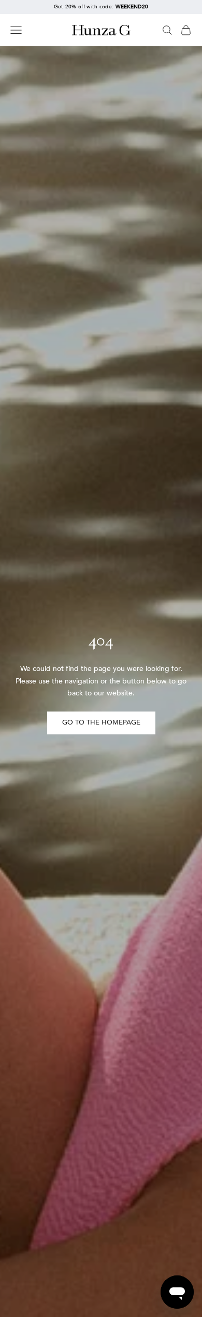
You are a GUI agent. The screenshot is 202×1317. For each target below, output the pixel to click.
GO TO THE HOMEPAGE (101, 722)
